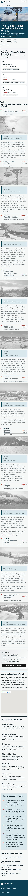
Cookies (14, 888)
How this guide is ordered (9, 36)
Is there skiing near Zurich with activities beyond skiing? (12, 866)
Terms (8, 888)
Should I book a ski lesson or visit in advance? (10, 874)
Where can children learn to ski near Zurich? (10, 862)
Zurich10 (3, 5)
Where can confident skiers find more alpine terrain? (11, 870)
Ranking (9, 41)
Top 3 (2, 41)
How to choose (5, 45)
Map (15, 41)
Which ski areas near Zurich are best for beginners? (11, 858)
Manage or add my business (14, 665)
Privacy (3, 888)
